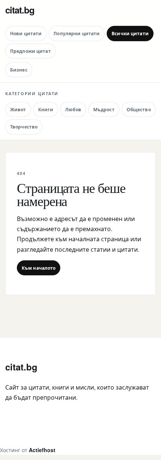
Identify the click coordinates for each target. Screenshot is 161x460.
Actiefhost (42, 450)
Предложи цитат (30, 51)
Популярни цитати (77, 33)
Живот (18, 109)
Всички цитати (130, 33)
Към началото (38, 267)
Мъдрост (104, 109)
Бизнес (18, 69)
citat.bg (19, 9)
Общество (139, 109)
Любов (73, 109)
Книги (46, 109)
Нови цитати (26, 33)
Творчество (23, 126)
